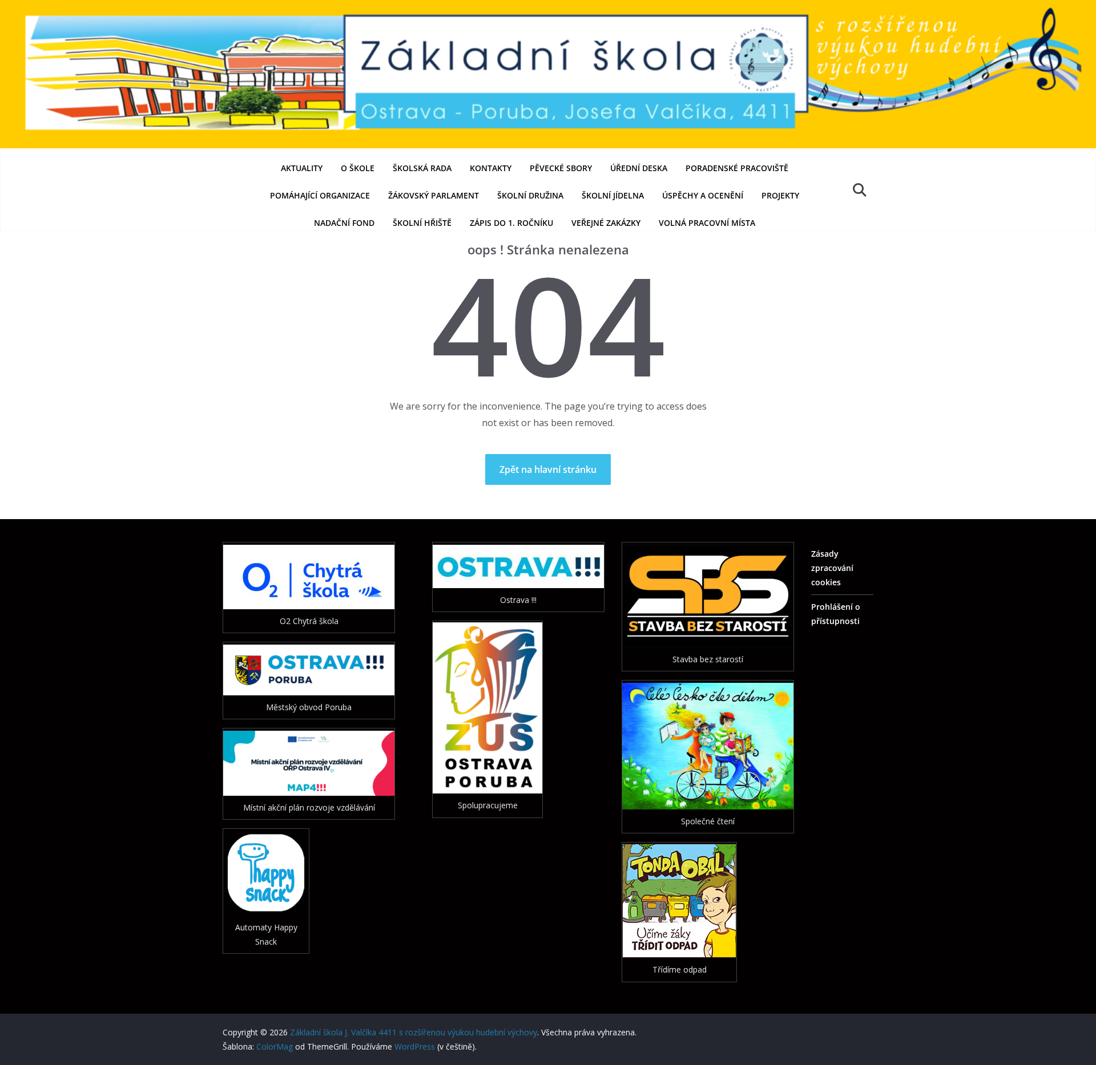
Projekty (780, 195)
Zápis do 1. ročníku (511, 222)
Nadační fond (344, 222)
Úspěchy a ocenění (702, 195)
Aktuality (302, 168)
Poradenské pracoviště (737, 168)
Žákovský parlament (433, 195)
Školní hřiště (422, 222)
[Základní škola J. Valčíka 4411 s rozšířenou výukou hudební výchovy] (548, 8)
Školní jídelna (613, 195)
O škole (357, 168)
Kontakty (490, 168)
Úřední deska (638, 168)
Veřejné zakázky (605, 222)
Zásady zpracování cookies (832, 568)
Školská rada (422, 168)
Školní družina (530, 195)
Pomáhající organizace (320, 195)
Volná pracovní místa (707, 222)
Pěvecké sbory (561, 168)
